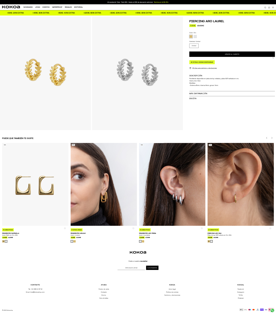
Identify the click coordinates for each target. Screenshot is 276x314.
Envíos (104, 295)
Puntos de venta (104, 289)
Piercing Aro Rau (214, 233)
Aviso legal (172, 289)
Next (272, 138)
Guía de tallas (103, 298)
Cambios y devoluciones (172, 295)
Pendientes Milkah (78, 233)
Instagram (240, 292)
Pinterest (241, 298)
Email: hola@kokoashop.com (35, 292)
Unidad (194, 45)
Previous (267, 138)
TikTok (241, 295)
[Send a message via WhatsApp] (272, 310)
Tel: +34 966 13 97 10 (35, 289)
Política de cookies (172, 292)
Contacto (104, 292)
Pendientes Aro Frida (147, 233)
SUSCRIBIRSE (152, 268)
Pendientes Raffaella (10, 233)
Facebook (241, 289)
